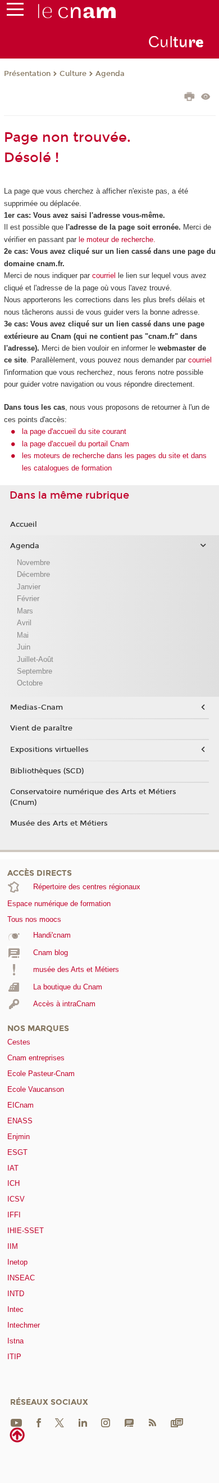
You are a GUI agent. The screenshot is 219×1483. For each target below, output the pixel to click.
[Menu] (15, 12)
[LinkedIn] (83, 1422)
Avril (24, 623)
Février (28, 598)
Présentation (27, 73)
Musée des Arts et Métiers (59, 823)
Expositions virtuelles (49, 749)
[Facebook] (39, 1422)
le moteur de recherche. (116, 239)
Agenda (110, 73)
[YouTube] (16, 1422)
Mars (25, 611)
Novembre (33, 562)
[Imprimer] (189, 98)
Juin (23, 647)
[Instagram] (106, 1422)
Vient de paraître (41, 728)
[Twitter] (59, 1422)
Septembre (34, 671)
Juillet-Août (35, 659)
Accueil (23, 524)
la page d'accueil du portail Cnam (75, 444)
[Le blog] (129, 1422)
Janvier (28, 587)
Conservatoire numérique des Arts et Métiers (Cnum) (93, 797)
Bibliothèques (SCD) (47, 771)
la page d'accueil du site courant (74, 431)
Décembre (33, 574)
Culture (73, 73)
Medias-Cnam (36, 707)
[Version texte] (206, 97)
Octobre (30, 683)
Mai (23, 635)
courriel (104, 275)
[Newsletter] (177, 1422)
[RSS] (152, 1422)
